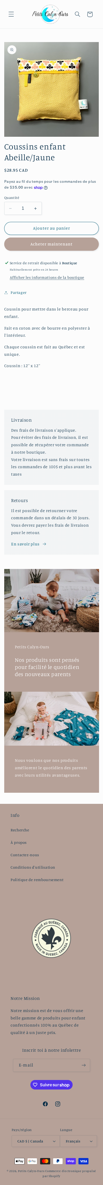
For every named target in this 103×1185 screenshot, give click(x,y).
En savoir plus (25, 543)
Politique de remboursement (37, 879)
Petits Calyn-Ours (31, 1171)
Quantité (11, 197)
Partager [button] (19, 292)
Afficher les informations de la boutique (47, 277)
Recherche (20, 830)
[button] (11, 14)
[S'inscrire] (83, 1065)
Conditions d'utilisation (33, 867)
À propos (19, 842)
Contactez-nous (25, 855)
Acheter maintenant (51, 244)
